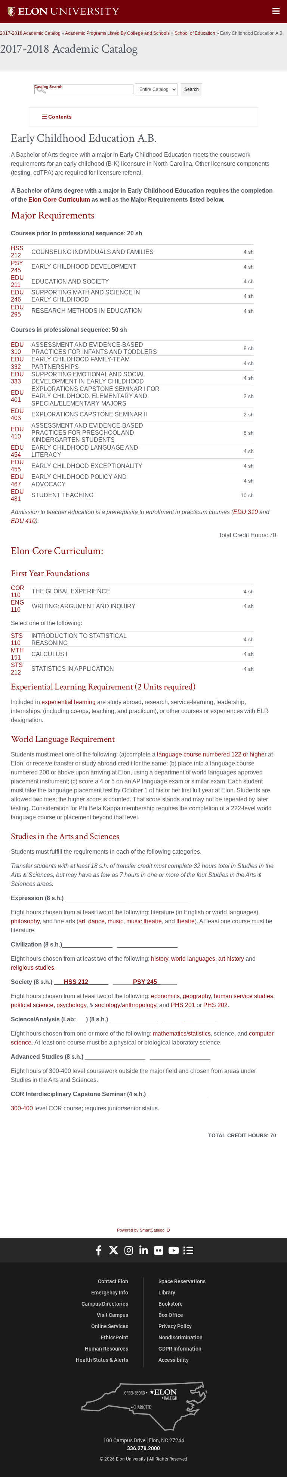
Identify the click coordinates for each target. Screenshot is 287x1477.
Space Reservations (182, 1281)
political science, (33, 1005)
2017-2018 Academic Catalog (30, 33)
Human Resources (106, 1348)
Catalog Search (48, 87)
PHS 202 (215, 1005)
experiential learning (68, 702)
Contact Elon (113, 1281)
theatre (185, 921)
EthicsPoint (114, 1337)
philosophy (25, 921)
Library (166, 1292)
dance (96, 921)
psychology (71, 1005)
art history (231, 958)
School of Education (195, 33)
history (159, 958)
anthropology (139, 1005)
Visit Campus (112, 1314)
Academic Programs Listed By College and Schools (117, 33)
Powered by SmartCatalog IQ (143, 1230)
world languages (193, 958)
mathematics (168, 1033)
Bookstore (170, 1303)
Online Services (109, 1326)
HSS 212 (76, 982)
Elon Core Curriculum (59, 199)
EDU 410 (23, 521)
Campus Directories (104, 1303)
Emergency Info (109, 1292)
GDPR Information (179, 1348)
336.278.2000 (143, 1448)
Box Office (170, 1314)
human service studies (243, 996)
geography (196, 996)
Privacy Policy (175, 1326)
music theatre (144, 921)
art (81, 921)
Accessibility (173, 1359)
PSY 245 (145, 982)
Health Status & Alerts (102, 1359)
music (114, 921)
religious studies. (33, 967)
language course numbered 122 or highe (211, 754)
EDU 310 (245, 512)
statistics (199, 1033)
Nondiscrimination (180, 1337)
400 (28, 1108)
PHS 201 (183, 1005)
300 (16, 1108)
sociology (106, 1005)
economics (164, 996)
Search (191, 89)
